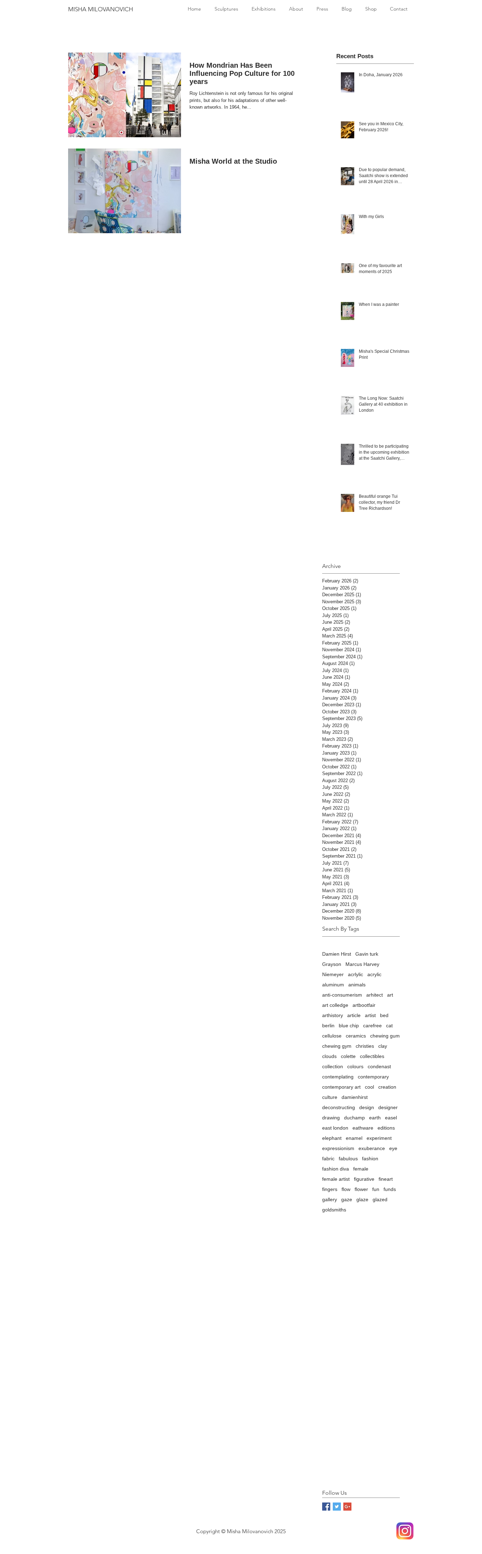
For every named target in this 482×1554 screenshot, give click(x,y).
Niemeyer (333, 974)
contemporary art (341, 1087)
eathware (363, 1128)
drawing (331, 1117)
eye (393, 1148)
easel (391, 1117)
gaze (346, 1199)
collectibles (372, 1056)
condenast (379, 1066)
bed (384, 1015)
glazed (380, 1199)
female (360, 1169)
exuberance (372, 1148)
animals (357, 984)
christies (365, 1046)
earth (375, 1117)
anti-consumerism (342, 995)
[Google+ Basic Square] (347, 1506)
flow (346, 1189)
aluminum (333, 984)
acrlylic (355, 974)
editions (386, 1128)
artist (370, 1015)
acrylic (374, 974)
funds (390, 1189)
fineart (386, 1179)
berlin (328, 1025)
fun (375, 1189)
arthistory (332, 1015)
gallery (329, 1199)
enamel (354, 1138)
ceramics (356, 1036)
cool (369, 1087)
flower (361, 1189)
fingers (329, 1189)
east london (335, 1128)
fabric (328, 1158)
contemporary (373, 1077)
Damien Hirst (336, 954)
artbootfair (364, 1005)
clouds (329, 1056)
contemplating (338, 1077)
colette (348, 1056)
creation (387, 1087)
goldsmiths (334, 1210)
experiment (379, 1138)
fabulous (348, 1158)
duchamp (354, 1117)
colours (355, 1066)
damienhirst (355, 1097)
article (354, 1015)
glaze (362, 1199)
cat (389, 1025)
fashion (370, 1158)
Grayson (331, 964)
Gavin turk (366, 954)
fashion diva (335, 1169)
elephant (332, 1138)
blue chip (349, 1025)
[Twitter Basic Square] (337, 1506)
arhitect (374, 995)
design (366, 1107)
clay (382, 1046)
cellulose (332, 1036)
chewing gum (385, 1036)
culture (329, 1097)
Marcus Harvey (362, 964)
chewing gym (336, 1046)
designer (388, 1107)
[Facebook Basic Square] (326, 1506)
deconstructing (338, 1107)
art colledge (335, 1005)
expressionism (338, 1148)
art (390, 995)
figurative (364, 1179)
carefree (372, 1025)
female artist (336, 1179)
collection (332, 1066)
